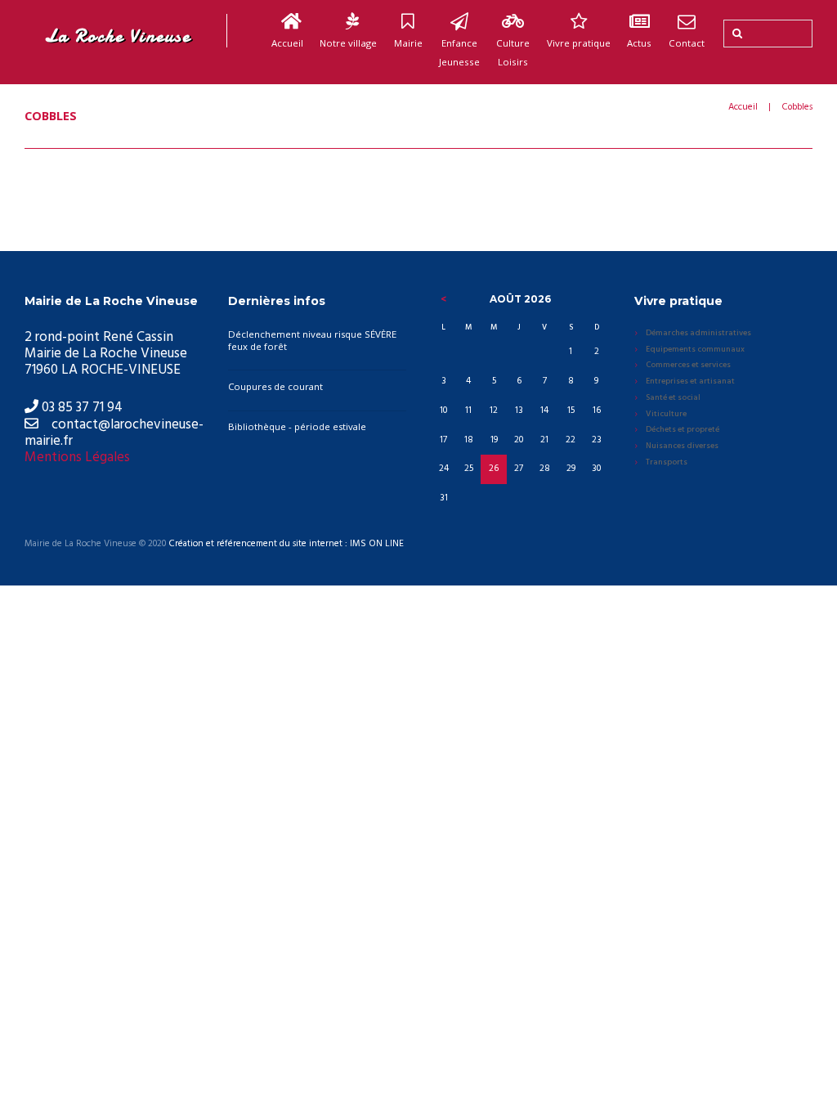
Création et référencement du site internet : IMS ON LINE (286, 544)
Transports (666, 463)
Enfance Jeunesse (459, 52)
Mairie (408, 43)
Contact (687, 43)
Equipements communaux (695, 350)
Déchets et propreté (682, 430)
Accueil (287, 43)
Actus (639, 43)
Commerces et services (688, 365)
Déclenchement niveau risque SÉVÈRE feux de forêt (312, 340)
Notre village (348, 43)
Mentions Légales (77, 457)
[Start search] (735, 33)
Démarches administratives (698, 334)
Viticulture (666, 414)
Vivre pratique (579, 43)
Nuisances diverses (682, 446)
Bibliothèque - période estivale (297, 426)
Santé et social (673, 398)
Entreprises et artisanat (690, 382)
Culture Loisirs (513, 52)
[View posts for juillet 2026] (443, 299)
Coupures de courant (275, 386)
